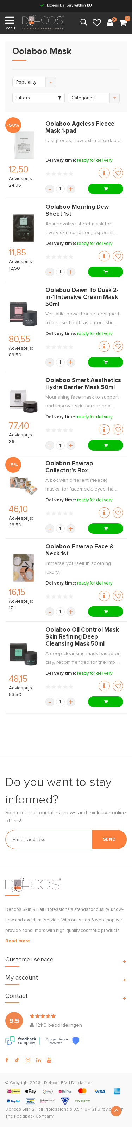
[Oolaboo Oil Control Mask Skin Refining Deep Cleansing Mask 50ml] (23, 654)
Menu (10, 28)
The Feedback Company (29, 1116)
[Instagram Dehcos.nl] (28, 1060)
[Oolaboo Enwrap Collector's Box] (23, 484)
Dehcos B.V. (56, 1083)
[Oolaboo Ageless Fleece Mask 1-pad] (23, 145)
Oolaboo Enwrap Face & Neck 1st (79, 550)
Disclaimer (81, 1083)
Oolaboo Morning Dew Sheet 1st (77, 210)
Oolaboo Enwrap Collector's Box (69, 467)
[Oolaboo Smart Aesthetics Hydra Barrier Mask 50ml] (23, 401)
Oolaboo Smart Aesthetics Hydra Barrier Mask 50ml (83, 384)
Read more (17, 941)
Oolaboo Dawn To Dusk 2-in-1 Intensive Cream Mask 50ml (82, 297)
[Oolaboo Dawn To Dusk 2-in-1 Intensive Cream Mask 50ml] (23, 314)
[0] (123, 23)
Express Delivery (69, 5)
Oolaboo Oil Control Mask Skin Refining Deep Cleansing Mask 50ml (82, 637)
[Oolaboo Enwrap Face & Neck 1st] (23, 567)
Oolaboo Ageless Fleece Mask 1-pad (79, 127)
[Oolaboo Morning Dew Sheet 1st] (23, 228)
